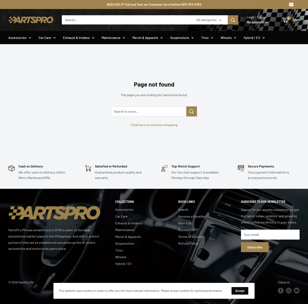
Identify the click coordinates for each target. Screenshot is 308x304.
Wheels (226, 38)
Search (183, 209)
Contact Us (186, 230)
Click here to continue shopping (154, 125)
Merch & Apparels (145, 38)
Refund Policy (188, 243)
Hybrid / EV (252, 38)
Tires (205, 38)
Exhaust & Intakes (76, 38)
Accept (240, 291)
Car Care (45, 38)
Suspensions (179, 38)
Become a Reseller (192, 216)
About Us (185, 223)
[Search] (233, 19)
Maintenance (111, 38)
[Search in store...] (191, 111)
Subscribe (254, 247)
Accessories (17, 38)
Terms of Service (190, 237)
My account (256, 22)
